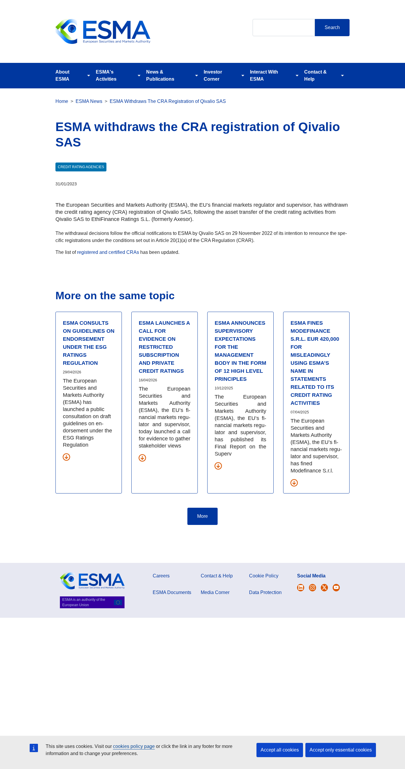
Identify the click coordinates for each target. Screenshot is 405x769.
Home (61, 101)
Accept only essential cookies (341, 749)
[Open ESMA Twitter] (300, 587)
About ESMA (62, 75)
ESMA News (89, 101)
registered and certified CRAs (108, 252)
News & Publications (160, 75)
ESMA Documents (172, 592)
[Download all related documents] (66, 456)
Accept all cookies (280, 749)
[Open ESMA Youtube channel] (336, 587)
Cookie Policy (263, 575)
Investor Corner (213, 75)
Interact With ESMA (264, 75)
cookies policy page (134, 746)
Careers (161, 575)
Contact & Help (315, 75)
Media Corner (215, 592)
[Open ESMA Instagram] (312, 587)
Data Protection (265, 592)
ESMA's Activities (106, 75)
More (202, 516)
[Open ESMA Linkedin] (324, 587)
